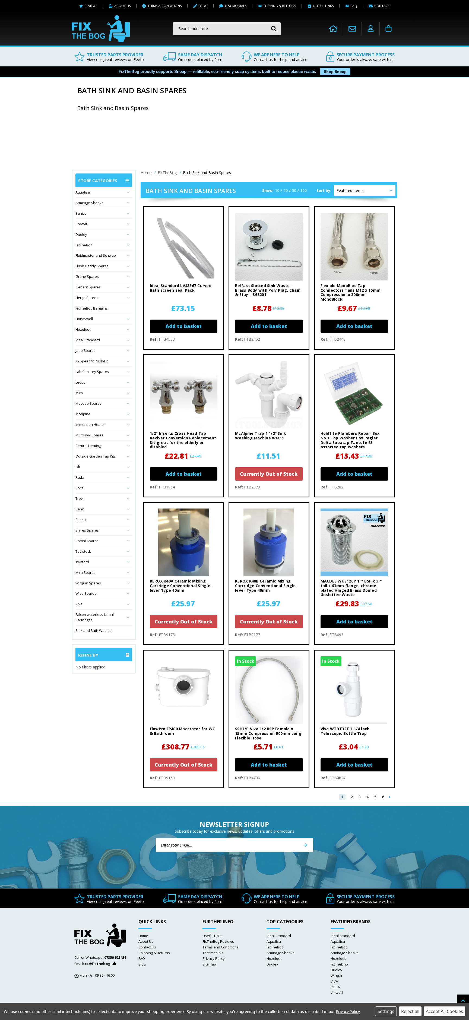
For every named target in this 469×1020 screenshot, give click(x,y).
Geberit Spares (88, 287)
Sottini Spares (87, 540)
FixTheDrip (339, 964)
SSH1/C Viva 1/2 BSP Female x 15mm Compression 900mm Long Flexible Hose (268, 733)
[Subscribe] (305, 845)
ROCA (335, 986)
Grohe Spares (87, 276)
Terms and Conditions (220, 947)
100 (303, 190)
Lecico (80, 382)
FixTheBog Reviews (218, 941)
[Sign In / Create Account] (370, 29)
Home (143, 935)
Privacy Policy (213, 958)
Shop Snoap (335, 71)
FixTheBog (83, 245)
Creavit (81, 223)
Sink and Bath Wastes (93, 630)
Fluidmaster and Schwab (95, 255)
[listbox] (364, 190)
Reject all (410, 1011)
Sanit (79, 509)
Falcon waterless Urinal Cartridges (94, 617)
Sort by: (323, 190)
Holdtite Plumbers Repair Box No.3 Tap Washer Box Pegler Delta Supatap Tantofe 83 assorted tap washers (350, 440)
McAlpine (82, 413)
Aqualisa (82, 192)
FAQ (141, 958)
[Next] (390, 797)
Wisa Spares (85, 593)
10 (277, 190)
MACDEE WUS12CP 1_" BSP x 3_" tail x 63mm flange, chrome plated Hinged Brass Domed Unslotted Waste (351, 588)
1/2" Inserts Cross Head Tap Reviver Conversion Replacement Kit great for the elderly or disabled (183, 440)
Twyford (82, 561)
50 (294, 190)
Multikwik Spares (89, 435)
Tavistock (83, 551)
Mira (79, 392)
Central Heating (88, 445)
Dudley (81, 234)
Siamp (80, 519)
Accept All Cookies (444, 1011)
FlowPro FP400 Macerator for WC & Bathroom (182, 731)
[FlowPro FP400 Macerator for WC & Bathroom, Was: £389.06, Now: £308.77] (183, 690)
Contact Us (147, 947)
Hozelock (83, 329)
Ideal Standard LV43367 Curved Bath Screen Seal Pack (180, 288)
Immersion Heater (90, 424)
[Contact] (352, 28)
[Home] (333, 28)
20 (285, 190)
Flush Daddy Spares (92, 265)
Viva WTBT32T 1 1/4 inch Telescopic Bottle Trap (345, 731)
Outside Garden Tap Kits (95, 456)
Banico (81, 213)
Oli (77, 466)
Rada (79, 477)
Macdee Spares (88, 403)
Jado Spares (85, 350)
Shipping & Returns (154, 952)
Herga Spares (86, 297)
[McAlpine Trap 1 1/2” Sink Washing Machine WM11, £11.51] (269, 394)
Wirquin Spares (88, 583)
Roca (79, 487)
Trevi (79, 498)
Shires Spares (87, 530)
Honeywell (84, 318)
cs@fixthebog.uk (100, 963)
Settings (386, 1011)
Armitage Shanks (89, 202)
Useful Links (212, 935)
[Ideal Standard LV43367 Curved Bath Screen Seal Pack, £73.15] (183, 246)
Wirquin (337, 975)
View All (337, 992)
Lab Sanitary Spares (92, 371)
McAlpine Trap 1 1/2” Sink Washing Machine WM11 (260, 435)
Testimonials (212, 952)
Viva (79, 603)
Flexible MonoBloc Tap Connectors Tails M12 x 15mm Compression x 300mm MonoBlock (351, 293)
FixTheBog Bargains (91, 308)
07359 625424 (115, 957)
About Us (145, 941)
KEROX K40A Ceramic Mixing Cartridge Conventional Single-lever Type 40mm (181, 586)
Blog (141, 964)
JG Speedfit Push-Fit (91, 361)
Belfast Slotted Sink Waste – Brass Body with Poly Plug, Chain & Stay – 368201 (267, 290)
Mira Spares (85, 572)
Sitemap (209, 964)
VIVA (334, 981)
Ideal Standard (87, 339)
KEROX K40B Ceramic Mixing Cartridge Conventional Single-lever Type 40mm (266, 586)
